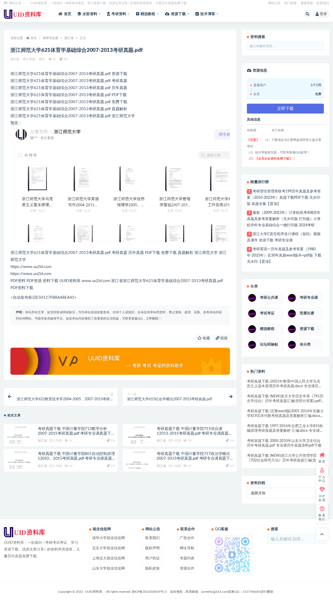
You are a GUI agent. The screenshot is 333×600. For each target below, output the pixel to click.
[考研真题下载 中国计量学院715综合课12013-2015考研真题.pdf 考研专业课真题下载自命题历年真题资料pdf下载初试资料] (138, 440)
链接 (223, 338)
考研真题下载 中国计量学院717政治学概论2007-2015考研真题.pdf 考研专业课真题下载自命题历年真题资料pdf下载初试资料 (195, 458)
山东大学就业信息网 (108, 568)
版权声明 (152, 548)
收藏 (206, 338)
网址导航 (187, 548)
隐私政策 (152, 568)
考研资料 (118, 14)
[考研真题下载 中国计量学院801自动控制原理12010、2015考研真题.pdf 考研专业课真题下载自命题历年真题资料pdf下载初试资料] (20, 465)
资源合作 (187, 568)
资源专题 (306, 3)
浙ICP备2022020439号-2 (149, 591)
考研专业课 (50, 38)
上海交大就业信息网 (108, 558)
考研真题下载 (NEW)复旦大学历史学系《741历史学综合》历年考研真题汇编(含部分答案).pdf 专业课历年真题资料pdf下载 (285, 401)
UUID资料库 (93, 591)
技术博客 (207, 14)
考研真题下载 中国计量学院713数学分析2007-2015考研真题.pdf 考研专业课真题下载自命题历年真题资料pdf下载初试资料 (76, 433)
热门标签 (290, 3)
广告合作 (187, 538)
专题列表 (187, 558)
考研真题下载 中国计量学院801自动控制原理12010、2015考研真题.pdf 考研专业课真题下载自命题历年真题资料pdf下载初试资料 (76, 458)
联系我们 (323, 3)
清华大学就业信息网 (108, 538)
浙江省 (69, 38)
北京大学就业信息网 (108, 548)
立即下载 (285, 109)
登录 (323, 14)
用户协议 (152, 558)
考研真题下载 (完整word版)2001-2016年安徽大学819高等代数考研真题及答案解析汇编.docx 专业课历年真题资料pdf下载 (285, 415)
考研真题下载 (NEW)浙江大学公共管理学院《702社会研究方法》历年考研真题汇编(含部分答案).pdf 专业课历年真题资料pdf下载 (285, 460)
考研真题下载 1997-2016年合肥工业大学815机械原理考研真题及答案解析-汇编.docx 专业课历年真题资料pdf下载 (285, 430)
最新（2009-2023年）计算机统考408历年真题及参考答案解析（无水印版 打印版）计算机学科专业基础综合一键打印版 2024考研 (284, 219)
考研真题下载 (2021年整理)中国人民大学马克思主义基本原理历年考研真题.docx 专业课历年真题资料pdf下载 (284, 386)
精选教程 (147, 14)
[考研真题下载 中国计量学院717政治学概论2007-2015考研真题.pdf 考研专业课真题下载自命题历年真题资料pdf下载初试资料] (138, 465)
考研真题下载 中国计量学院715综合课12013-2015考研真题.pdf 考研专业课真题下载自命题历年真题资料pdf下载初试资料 (194, 433)
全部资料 (89, 14)
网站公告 (274, 3)
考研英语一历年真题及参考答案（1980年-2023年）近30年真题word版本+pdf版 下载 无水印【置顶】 (284, 255)
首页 (67, 14)
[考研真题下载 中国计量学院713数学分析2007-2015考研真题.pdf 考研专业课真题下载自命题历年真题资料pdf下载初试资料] (20, 440)
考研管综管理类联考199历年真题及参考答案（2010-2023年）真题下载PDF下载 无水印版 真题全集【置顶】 (284, 198)
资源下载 (178, 14)
